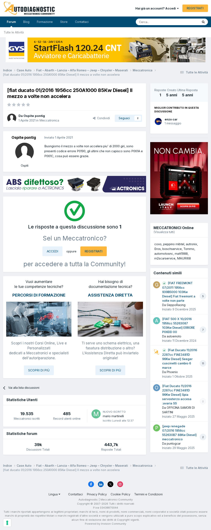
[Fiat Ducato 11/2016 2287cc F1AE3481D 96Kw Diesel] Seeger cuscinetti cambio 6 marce (179, 359)
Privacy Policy (97, 494)
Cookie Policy (120, 494)
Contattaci (82, 22)
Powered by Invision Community (105, 523)
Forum (11, 22)
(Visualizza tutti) (164, 232)
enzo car (171, 119)
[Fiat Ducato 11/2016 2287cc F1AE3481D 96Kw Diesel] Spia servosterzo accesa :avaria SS (176, 394)
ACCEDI (52, 251)
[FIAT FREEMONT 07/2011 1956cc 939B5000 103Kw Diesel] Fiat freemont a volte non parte (178, 292)
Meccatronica (49, 120)
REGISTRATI (195, 8)
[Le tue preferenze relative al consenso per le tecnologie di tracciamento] (7, 523)
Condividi (102, 118)
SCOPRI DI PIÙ (38, 370)
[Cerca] (203, 22)
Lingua (53, 494)
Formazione (45, 22)
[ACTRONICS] (74, 184)
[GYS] (105, 50)
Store (64, 22)
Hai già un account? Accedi (156, 8)
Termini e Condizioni (148, 494)
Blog (26, 22)
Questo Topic (184, 21)
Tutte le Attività (14, 32)
